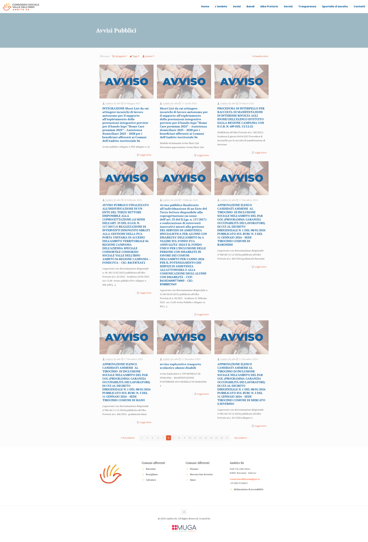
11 (195, 437)
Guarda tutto (261, 56)
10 (189, 437)
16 (221, 437)
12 (200, 437)
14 (211, 437)
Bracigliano (152, 474)
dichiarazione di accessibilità (248, 489)
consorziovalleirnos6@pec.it (245, 479)
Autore (148, 56)
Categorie (120, 56)
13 (205, 437)
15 (216, 437)
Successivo (240, 437)
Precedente (129, 437)
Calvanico (151, 479)
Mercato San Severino (201, 474)
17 (227, 437)
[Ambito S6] (21, 6)
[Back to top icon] (184, 512)
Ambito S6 (110, 103)
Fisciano (194, 468)
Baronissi (150, 468)
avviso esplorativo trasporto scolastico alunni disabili (180, 366)
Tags (134, 56)
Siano (193, 479)
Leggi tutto (145, 154)
